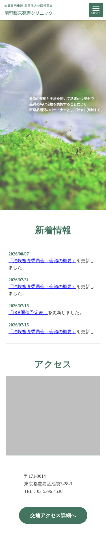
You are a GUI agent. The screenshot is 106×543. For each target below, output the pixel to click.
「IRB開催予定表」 (28, 312)
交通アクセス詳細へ (53, 515)
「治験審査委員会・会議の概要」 (42, 260)
